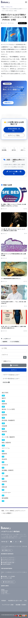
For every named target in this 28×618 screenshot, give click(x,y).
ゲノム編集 (5, 476)
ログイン (14, 370)
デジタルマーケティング (8, 559)
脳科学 (4, 398)
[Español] (26, 615)
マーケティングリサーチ (8, 557)
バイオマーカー (6, 492)
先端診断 (4, 426)
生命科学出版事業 (7, 564)
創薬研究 (4, 403)
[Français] (18, 615)
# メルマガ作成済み (14, 341)
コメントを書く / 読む (15, 172)
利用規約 (3, 589)
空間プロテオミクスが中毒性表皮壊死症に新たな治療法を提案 (13, 254)
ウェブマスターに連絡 (7, 604)
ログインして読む (14, 135)
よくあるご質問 (4, 592)
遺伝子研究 (5, 392)
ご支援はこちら (7, 550)
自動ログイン (7, 361)
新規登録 (5, 382)
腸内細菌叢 (5, 498)
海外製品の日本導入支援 (8, 562)
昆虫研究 (4, 459)
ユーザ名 (4, 348)
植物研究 (4, 453)
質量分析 (4, 487)
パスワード (5, 354)
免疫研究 (4, 431)
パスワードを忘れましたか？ (11, 374)
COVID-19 (5, 465)
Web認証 (15, 365)
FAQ (25, 600)
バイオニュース (8, 6)
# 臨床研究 (4, 341)
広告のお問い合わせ (8, 581)
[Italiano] (22, 615)
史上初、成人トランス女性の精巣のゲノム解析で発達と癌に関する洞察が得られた (13, 327)
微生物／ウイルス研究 (8, 409)
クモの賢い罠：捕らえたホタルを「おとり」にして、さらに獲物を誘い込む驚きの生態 (13, 230)
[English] (15, 615)
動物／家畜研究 (6, 442)
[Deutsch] (20, 615)
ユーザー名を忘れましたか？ (11, 378)
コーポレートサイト (5, 593)
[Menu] (26, 2)
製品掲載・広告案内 (21, 604)
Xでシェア (22, 23)
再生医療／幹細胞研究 (8, 420)
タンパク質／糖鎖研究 (8, 437)
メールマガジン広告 (7, 578)
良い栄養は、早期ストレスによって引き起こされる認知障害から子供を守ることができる (13, 205)
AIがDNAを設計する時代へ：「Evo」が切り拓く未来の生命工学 (13, 302)
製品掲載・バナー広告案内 (9, 576)
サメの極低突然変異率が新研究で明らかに (11, 278)
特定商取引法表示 (4, 590)
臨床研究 (4, 415)
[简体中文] (17, 615)
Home (2, 6)
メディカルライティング (8, 561)
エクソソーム (6, 448)
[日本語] (24, 615)
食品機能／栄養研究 (7, 470)
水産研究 (4, 481)
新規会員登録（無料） (14, 130)
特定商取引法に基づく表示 (15, 600)
